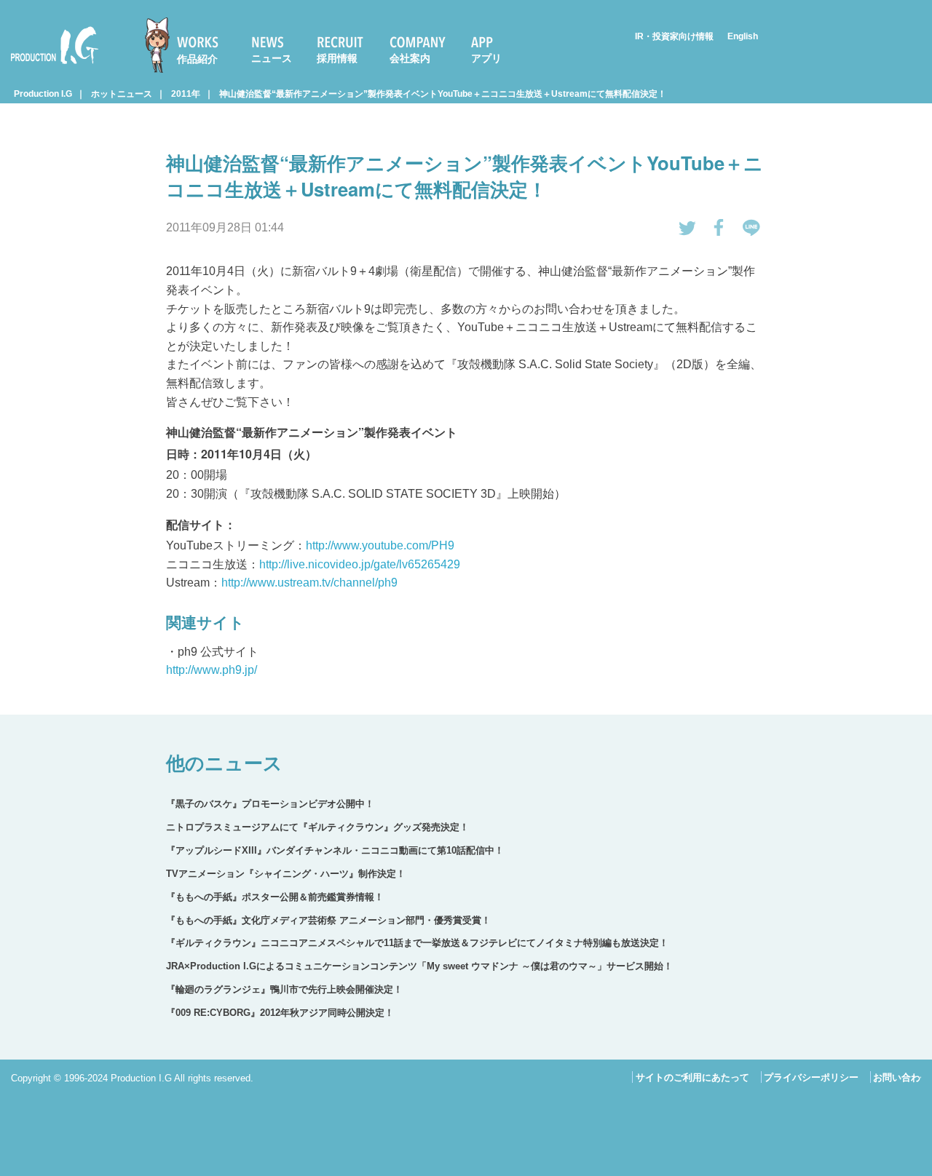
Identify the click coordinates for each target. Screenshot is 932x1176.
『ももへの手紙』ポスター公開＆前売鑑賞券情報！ (275, 896)
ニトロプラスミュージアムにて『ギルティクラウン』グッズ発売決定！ (317, 827)
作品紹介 (197, 59)
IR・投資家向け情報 (674, 36)
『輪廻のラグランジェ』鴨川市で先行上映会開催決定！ (284, 989)
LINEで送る (751, 228)
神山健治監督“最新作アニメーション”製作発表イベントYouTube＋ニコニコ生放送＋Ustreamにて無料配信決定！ (442, 94)
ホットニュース (121, 94)
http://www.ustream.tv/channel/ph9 (309, 582)
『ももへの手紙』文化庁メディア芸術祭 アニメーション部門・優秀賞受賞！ (328, 920)
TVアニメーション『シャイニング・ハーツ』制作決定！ (286, 873)
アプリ (486, 58)
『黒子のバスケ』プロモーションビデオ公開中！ (270, 803)
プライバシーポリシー (811, 1077)
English (742, 36)
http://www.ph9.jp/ (211, 670)
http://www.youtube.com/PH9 (380, 545)
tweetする (687, 228)
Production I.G (48, 66)
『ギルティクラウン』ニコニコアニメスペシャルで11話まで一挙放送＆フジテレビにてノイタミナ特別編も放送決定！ (417, 942)
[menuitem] (188, 45)
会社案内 (410, 58)
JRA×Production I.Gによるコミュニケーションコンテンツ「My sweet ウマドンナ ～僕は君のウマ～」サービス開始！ (419, 966)
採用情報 (337, 58)
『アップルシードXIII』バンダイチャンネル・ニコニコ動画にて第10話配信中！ (335, 850)
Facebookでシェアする (719, 228)
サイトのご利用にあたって (692, 1077)
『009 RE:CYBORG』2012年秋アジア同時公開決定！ (280, 1012)
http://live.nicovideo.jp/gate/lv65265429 (359, 564)
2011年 (185, 94)
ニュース (271, 58)
